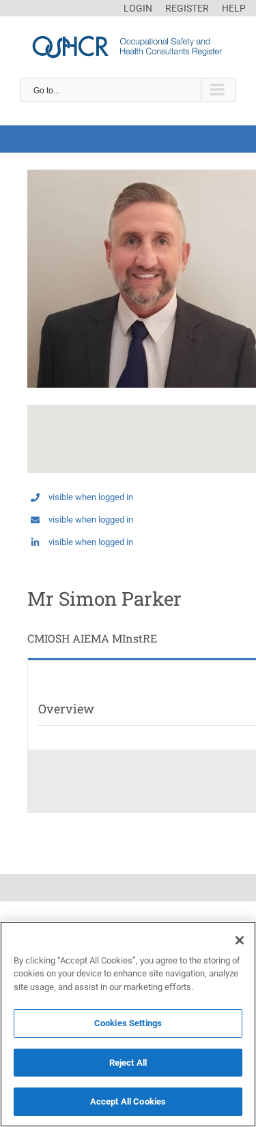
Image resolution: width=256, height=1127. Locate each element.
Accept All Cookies (128, 1101)
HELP (234, 8)
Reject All (128, 1062)
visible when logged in (90, 497)
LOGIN (138, 8)
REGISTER (187, 8)
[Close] (240, 940)
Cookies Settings (128, 1023)
